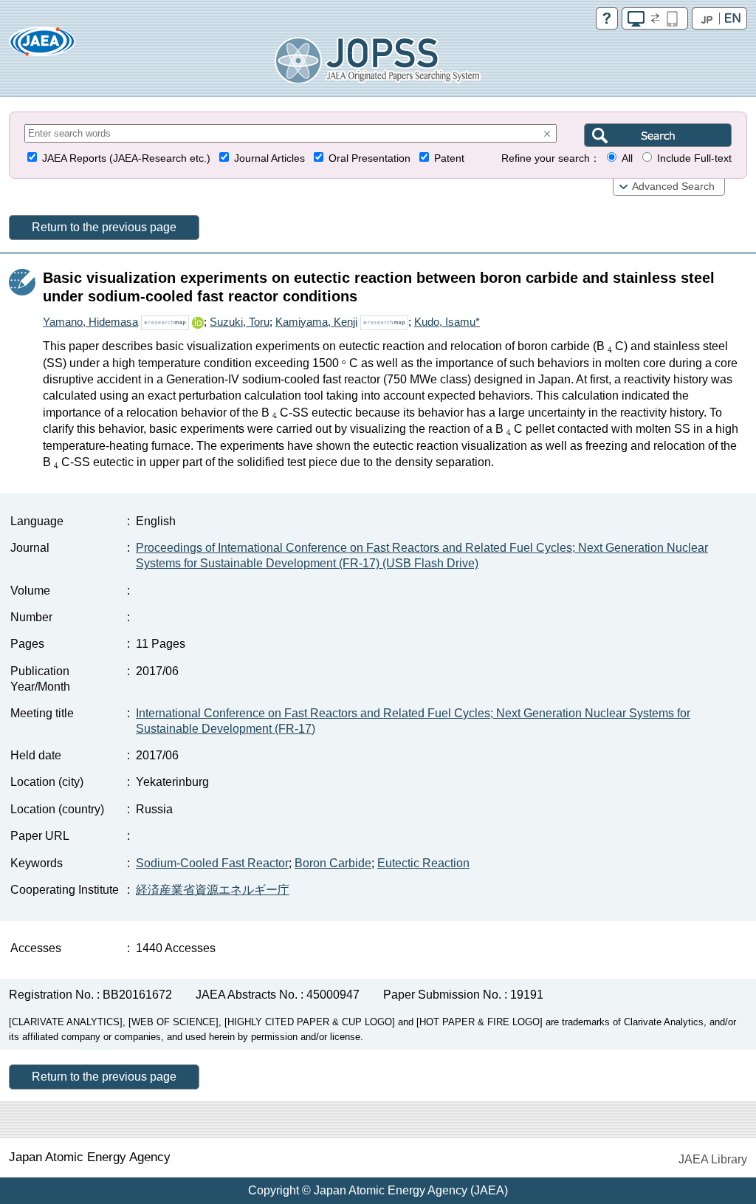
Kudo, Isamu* (447, 321)
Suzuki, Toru (239, 321)
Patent (449, 158)
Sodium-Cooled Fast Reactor (212, 863)
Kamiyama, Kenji (316, 321)
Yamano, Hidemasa (90, 321)
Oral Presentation (369, 158)
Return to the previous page (104, 227)
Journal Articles (269, 158)
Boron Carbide (333, 863)
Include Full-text (694, 158)
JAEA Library (712, 1159)
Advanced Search (673, 186)
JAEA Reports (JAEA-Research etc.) (126, 158)
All (627, 158)
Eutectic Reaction (423, 863)
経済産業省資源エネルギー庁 (212, 889)
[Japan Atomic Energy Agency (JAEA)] (42, 46)
